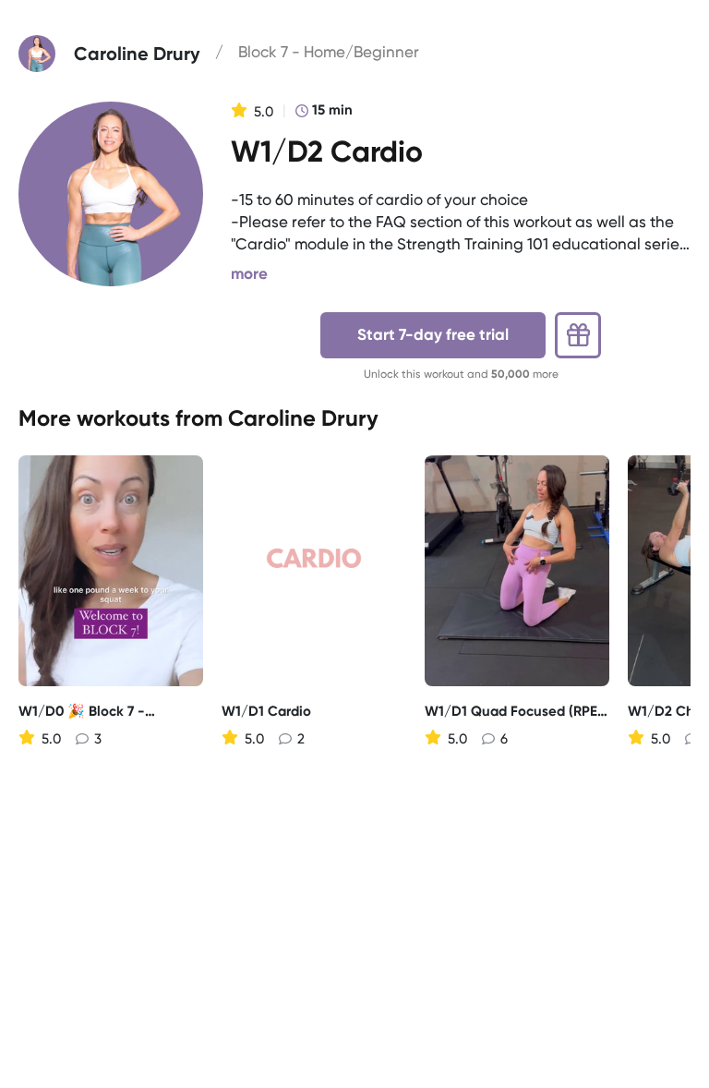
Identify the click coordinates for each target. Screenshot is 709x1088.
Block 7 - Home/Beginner (328, 51)
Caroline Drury (303, 418)
